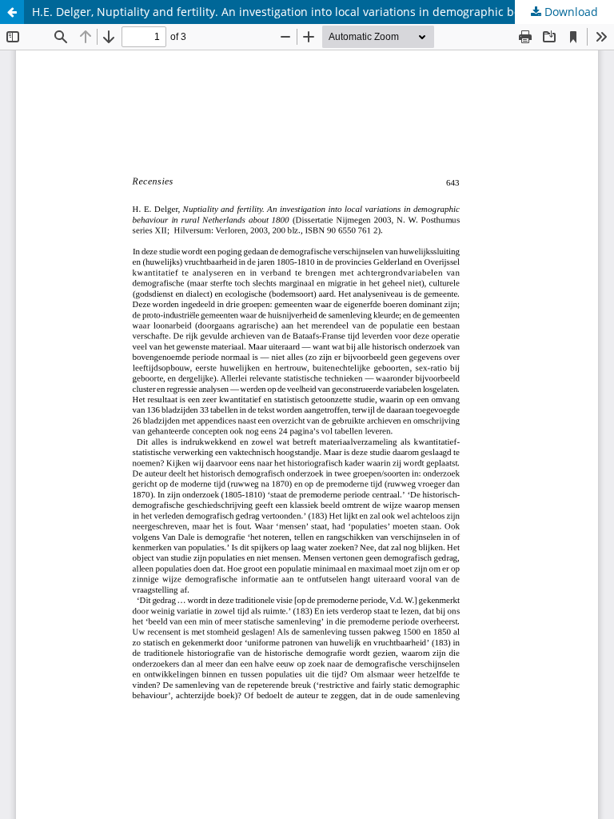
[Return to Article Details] (12, 12)
